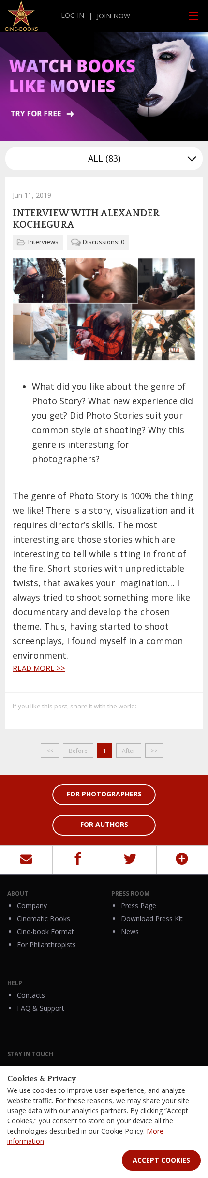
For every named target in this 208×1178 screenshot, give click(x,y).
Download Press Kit (152, 918)
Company (32, 905)
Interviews (43, 241)
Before (78, 751)
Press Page (138, 905)
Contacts (31, 995)
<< (49, 751)
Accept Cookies (161, 1159)
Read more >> (39, 668)
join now (113, 15)
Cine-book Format (45, 931)
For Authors (104, 824)
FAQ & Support (40, 1008)
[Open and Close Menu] (193, 15)
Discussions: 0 (103, 241)
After (128, 751)
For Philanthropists (46, 944)
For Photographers (104, 793)
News (130, 931)
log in (72, 15)
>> (154, 751)
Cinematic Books (43, 918)
